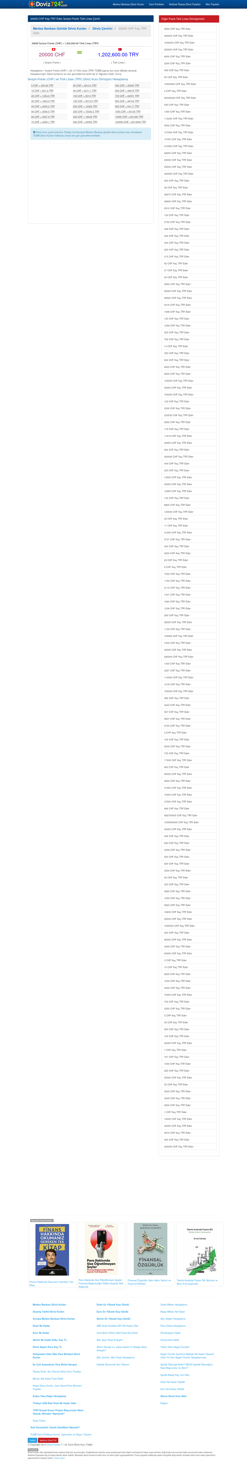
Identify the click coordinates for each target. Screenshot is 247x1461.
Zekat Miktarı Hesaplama (173, 1304)
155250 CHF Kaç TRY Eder (178, 394)
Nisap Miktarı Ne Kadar (172, 1311)
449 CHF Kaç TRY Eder (176, 463)
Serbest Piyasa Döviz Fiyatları (185, 4)
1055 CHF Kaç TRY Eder (177, 981)
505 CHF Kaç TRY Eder (176, 332)
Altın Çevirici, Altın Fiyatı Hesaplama (116, 1357)
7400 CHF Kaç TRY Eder (177, 643)
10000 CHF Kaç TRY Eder (178, 1119)
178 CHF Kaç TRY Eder (176, 429)
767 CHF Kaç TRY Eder (176, 1056)
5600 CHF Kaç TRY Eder (177, 373)
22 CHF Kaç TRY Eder (176, 560)
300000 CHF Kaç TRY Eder (178, 456)
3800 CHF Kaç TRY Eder (177, 780)
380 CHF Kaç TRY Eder (176, 698)
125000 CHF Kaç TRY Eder (178, 380)
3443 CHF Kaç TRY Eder (177, 705)
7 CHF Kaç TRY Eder (175, 1050)
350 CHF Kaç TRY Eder (176, 353)
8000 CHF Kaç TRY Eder (177, 56)
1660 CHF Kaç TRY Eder (177, 601)
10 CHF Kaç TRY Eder (176, 967)
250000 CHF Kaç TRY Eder (178, 49)
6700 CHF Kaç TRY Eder (177, 725)
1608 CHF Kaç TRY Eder (177, 311)
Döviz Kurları (53, 1444)
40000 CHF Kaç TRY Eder (178, 1125)
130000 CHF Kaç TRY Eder (178, 511)
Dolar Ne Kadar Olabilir (172, 1382)
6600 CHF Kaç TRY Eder (177, 367)
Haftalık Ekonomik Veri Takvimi (113, 1364)
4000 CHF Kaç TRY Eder (177, 1091)
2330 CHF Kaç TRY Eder (177, 408)
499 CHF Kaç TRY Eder (176, 70)
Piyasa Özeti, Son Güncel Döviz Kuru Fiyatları (57, 1371)
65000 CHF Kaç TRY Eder (178, 160)
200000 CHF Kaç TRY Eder (178, 1146)
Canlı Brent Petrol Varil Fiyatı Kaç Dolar (117, 1332)
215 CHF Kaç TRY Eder (176, 256)
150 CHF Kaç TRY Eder (176, 318)
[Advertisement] (90, 183)
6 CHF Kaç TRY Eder (175, 91)
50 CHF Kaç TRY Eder (176, 1084)
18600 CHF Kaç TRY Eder (178, 912)
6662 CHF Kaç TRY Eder (177, 422)
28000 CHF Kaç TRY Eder (178, 622)
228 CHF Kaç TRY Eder (176, 229)
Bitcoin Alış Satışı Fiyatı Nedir (48, 1378)
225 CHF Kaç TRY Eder (176, 242)
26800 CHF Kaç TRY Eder (178, 201)
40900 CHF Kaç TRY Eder (178, 442)
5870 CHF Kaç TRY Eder (177, 1132)
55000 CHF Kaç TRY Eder (178, 166)
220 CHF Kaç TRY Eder (176, 249)
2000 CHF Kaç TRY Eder (177, 1105)
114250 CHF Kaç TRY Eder (178, 118)
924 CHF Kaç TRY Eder (176, 449)
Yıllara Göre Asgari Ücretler (175, 1347)
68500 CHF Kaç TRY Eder (178, 298)
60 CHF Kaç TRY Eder (176, 77)
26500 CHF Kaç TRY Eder (178, 918)
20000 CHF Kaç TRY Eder (178, 1043)
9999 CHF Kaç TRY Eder (177, 28)
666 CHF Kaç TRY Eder (176, 808)
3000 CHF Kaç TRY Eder (177, 1098)
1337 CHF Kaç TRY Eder (177, 594)
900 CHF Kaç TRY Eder (176, 180)
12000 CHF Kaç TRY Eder (178, 491)
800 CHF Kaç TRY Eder (176, 767)
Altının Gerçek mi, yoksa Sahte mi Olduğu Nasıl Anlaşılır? (122, 1348)
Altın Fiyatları (212, 4)
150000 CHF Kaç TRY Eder (178, 636)
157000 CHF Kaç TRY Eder (178, 132)
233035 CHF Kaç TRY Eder (178, 415)
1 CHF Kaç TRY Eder (175, 1112)
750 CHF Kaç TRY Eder (176, 753)
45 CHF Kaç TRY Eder (176, 518)
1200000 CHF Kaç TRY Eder (179, 42)
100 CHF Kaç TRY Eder (176, 1036)
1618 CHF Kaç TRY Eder (177, 684)
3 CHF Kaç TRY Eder (175, 960)
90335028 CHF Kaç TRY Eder (180, 97)
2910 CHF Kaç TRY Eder (177, 208)
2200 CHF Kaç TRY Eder (177, 63)
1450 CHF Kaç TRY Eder (177, 111)
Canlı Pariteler (156, 4)
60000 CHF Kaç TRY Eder (178, 953)
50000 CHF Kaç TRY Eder (178, 774)
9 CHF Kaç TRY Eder (175, 567)
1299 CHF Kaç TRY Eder (177, 325)
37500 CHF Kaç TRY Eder (178, 801)
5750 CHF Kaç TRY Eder (177, 222)
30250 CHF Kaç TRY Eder (178, 829)
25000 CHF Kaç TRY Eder (178, 1077)
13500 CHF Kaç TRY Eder (178, 477)
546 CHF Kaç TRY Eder (176, 836)
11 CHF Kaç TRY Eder (176, 525)
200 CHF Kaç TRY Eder (176, 1029)
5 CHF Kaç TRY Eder (175, 1015)
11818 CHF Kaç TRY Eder (178, 436)
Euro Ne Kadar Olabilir (172, 1389)
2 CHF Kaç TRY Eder (175, 732)
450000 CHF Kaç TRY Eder (178, 173)
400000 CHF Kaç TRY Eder (178, 35)
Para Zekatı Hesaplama (173, 1325)
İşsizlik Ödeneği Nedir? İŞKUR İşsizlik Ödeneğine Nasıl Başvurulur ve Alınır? (186, 1366)
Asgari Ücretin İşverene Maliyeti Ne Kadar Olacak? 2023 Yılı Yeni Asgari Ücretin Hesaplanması (187, 1355)
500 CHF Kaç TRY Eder (176, 1139)
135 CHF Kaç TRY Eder (176, 498)
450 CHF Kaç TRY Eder (176, 932)
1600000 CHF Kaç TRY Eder (179, 925)
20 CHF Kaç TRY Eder (176, 877)
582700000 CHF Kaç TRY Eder (180, 815)
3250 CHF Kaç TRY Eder (177, 1008)
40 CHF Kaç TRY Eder (176, 1022)
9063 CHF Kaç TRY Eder (177, 905)
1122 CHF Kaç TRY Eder (177, 629)
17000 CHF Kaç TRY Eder (178, 760)
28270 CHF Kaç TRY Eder (178, 194)
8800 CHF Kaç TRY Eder (177, 505)
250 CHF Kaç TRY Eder (176, 856)
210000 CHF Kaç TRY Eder (178, 146)
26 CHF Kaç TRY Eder (176, 277)
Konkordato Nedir (169, 1340)
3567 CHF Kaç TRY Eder (177, 670)
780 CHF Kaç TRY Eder (176, 339)
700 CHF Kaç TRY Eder (176, 1001)
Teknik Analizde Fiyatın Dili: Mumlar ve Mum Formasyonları (197, 1282)
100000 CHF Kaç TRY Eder (178, 691)
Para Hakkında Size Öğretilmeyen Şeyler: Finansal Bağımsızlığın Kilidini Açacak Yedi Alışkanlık (101, 1283)
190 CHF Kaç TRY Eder (176, 739)
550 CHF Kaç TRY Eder (176, 104)
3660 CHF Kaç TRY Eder (177, 891)
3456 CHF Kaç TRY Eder (177, 849)
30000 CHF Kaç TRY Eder (178, 387)
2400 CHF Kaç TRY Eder (177, 987)
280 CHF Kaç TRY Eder (176, 615)
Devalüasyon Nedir (170, 1332)
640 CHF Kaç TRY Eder (176, 843)
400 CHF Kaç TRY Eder (176, 546)
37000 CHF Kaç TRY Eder (178, 787)
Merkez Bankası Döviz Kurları (128, 4)
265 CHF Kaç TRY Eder (176, 1070)
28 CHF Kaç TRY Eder (176, 187)
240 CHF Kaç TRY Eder (176, 470)
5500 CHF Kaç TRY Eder (177, 125)
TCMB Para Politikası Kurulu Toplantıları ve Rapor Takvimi (60, 1434)
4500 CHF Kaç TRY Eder (177, 553)
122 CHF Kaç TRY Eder (176, 401)
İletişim (164, 1403)
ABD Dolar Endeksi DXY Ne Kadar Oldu (117, 1325)
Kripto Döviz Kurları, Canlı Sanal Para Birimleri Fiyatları (57, 1387)
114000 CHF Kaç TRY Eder (178, 677)
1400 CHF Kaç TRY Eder (177, 663)
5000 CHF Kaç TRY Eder (177, 746)
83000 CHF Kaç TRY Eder (178, 291)
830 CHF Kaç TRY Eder (176, 360)
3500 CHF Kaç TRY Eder (177, 946)
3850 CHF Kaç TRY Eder (177, 284)
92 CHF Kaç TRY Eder (176, 263)
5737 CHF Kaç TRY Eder (177, 539)
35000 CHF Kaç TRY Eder (178, 484)
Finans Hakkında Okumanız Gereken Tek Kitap (51, 1283)
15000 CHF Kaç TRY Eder (178, 794)
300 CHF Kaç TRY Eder (176, 884)
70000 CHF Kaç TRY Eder (178, 994)
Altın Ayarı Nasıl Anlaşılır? (110, 1340)
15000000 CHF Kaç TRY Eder (180, 84)
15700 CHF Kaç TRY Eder (178, 139)
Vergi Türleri (39, 1420)
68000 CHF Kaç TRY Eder (178, 153)
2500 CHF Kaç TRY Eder (177, 870)
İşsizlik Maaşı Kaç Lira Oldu (175, 1375)
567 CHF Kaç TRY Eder (176, 712)
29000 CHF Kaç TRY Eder (178, 649)
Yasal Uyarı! (59, 1457)
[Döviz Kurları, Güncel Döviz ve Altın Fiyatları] (48, 4)
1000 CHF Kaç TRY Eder (177, 1063)
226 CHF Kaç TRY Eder (176, 235)
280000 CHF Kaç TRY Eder (178, 656)
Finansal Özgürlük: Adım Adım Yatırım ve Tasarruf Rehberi (149, 1282)
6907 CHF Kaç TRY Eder (177, 718)
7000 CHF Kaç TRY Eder (177, 574)
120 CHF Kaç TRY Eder (176, 215)
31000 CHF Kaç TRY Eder (178, 532)
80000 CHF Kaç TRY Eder (178, 939)
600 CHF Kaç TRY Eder (176, 863)
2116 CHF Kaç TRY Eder (177, 587)
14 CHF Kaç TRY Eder (176, 346)
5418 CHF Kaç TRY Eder (177, 304)
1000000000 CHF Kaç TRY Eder (181, 822)
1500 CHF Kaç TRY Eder (177, 898)
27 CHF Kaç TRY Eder (176, 270)
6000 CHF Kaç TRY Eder (177, 974)
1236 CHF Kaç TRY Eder (177, 608)
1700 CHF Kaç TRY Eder (177, 580)
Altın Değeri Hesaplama (173, 1318)
